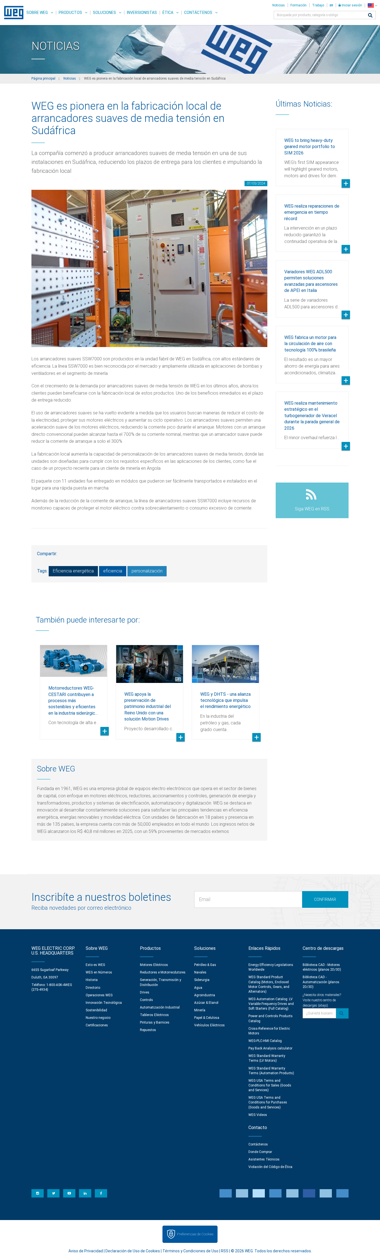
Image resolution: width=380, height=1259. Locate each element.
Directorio (93, 988)
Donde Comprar (260, 1152)
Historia (92, 980)
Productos (70, 12)
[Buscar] (370, 16)
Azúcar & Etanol (206, 1003)
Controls (146, 1000)
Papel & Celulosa (206, 1018)
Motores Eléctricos (154, 965)
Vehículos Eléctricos (209, 1025)
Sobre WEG (37, 12)
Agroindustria (204, 995)
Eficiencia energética (73, 571)
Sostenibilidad (96, 1010)
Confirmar (325, 899)
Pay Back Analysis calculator (270, 1048)
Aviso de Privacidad (85, 1251)
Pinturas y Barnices (154, 1022)
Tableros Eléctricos (154, 1015)
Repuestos (148, 1030)
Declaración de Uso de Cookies (132, 1251)
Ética (167, 12)
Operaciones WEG (99, 995)
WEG (12, 12)
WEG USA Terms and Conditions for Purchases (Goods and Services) (267, 1102)
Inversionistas (142, 12)
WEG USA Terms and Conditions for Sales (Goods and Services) (269, 1085)
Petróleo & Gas (205, 965)
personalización (147, 571)
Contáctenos (198, 12)
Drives (144, 992)
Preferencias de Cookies (195, 1234)
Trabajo (318, 5)
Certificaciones (97, 1025)
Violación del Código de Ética (270, 1167)
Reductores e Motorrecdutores (163, 972)
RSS (224, 1251)
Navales (200, 972)
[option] (74, 687)
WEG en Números (99, 972)
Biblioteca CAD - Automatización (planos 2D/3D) (321, 981)
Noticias (278, 5)
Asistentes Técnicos (264, 1159)
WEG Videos (257, 1115)
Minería (199, 1010)
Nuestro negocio (98, 1018)
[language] (372, 5)
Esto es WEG (95, 965)
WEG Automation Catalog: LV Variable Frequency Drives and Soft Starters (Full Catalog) (271, 1003)
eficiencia (112, 571)
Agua (198, 988)
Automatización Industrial (160, 1007)
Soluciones (104, 12)
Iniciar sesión (351, 5)
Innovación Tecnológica (104, 1003)
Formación (298, 5)
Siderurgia (201, 980)
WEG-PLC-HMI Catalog (265, 1041)
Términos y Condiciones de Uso (190, 1251)
